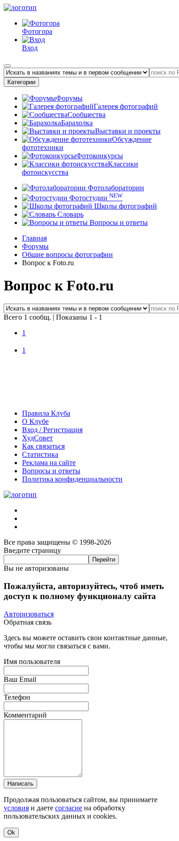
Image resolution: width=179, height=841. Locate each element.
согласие (68, 808)
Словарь (70, 214)
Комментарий (25, 715)
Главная (34, 238)
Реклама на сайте (49, 462)
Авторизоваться (29, 614)
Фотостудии (95, 198)
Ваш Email (20, 679)
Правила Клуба (46, 413)
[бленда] (89, 398)
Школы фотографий (124, 206)
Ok (11, 832)
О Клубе (35, 421)
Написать (20, 783)
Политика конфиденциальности (72, 479)
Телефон (17, 697)
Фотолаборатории (115, 188)
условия (16, 808)
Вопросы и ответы (118, 222)
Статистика (40, 454)
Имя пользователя (32, 661)
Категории (21, 82)
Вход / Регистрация (52, 430)
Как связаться (43, 446)
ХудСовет (37, 438)
